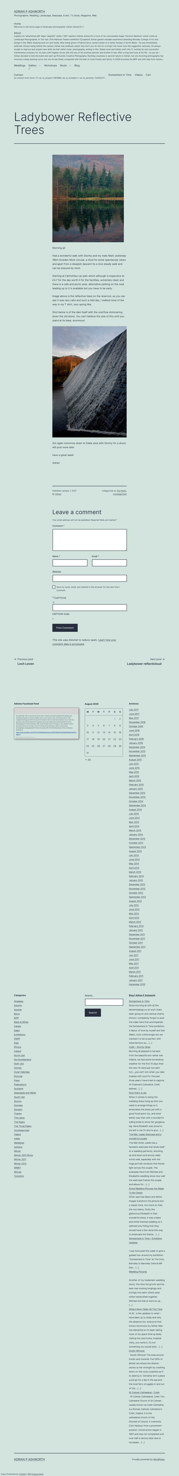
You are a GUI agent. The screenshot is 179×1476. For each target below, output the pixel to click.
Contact (59, 76)
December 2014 (137, 793)
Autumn (18, 1005)
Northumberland (22, 1059)
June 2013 (134, 859)
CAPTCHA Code (60, 614)
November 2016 (137, 722)
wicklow (18, 1147)
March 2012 (135, 922)
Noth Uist (19, 1063)
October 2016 (136, 726)
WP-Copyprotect (35, 1474)
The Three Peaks (22, 1126)
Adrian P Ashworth (29, 11)
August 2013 (135, 851)
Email (95, 556)
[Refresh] (53, 602)
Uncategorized (120, 494)
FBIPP (17, 1038)
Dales (17, 1030)
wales (17, 1138)
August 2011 (135, 951)
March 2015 (135, 780)
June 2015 (134, 768)
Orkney (18, 1068)
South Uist (19, 1097)
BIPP (16, 1018)
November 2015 (137, 751)
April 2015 (134, 776)
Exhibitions (19, 1034)
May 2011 (134, 963)
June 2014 (134, 818)
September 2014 (137, 805)
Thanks (18, 1113)
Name (56, 556)
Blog (77, 65)
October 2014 (136, 801)
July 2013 (134, 855)
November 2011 (137, 938)
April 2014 (134, 826)
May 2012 (134, 913)
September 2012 (137, 897)
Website (56, 571)
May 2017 (134, 718)
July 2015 (134, 764)
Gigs (16, 1043)
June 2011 (134, 959)
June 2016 (134, 730)
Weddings (19, 65)
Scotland (18, 1088)
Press (17, 1080)
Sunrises (18, 1105)
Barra (17, 1014)
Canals (17, 1026)
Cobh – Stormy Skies (139, 1047)
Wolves (17, 1172)
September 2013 (137, 847)
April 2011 (134, 967)
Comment (58, 526)
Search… (89, 995)
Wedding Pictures (138, 1271)
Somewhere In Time (119, 74)
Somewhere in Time (139, 1001)
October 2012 (136, 893)
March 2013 (135, 872)
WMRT (17, 1167)
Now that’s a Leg (137, 1093)
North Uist (19, 1055)
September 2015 (137, 755)
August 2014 (135, 809)
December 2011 (137, 934)
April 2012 (134, 917)
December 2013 (137, 838)
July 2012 (134, 905)
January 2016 (136, 743)
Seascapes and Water (25, 1093)
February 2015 (136, 784)
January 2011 (135, 980)
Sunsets (18, 1109)
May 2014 (134, 822)
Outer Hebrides (22, 1072)
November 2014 (137, 797)
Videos (139, 74)
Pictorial (18, 1076)
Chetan (22, 1474)
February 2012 (136, 926)
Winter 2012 (20, 1163)
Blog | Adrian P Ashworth (142, 995)
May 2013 (134, 863)
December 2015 (137, 747)
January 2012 (136, 930)
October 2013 (136, 843)
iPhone (17, 1047)
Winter (17, 1151)
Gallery (32, 67)
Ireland (17, 1051)
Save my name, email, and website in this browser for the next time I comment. (88, 589)
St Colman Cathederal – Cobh (144, 1392)
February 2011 (136, 976)
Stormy (18, 1101)
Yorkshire (19, 1176)
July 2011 (133, 955)
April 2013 (134, 868)
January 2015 (136, 788)
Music (63, 65)
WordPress (158, 1459)
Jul (89, 759)
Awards (18, 1009)
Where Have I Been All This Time (145, 1309)
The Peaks (121, 491)
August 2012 (135, 901)
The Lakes (19, 1117)
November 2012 (137, 888)
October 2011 (136, 942)
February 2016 (136, 739)
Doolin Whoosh (137, 1351)
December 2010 (137, 984)
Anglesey (18, 1001)
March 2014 (135, 830)
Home (49, 25)
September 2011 (137, 947)
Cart (148, 74)
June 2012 (134, 909)
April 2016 (134, 734)
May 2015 (134, 772)
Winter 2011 (20, 1159)
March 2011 (135, 972)
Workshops (50, 65)
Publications (20, 1084)
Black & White (21, 1022)
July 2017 (134, 709)
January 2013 (136, 880)
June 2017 (134, 714)
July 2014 (134, 813)
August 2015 (135, 759)
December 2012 (137, 884)
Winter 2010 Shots (23, 1155)
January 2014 (136, 834)
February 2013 (136, 876)
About (89, 46)
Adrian (58, 494)
